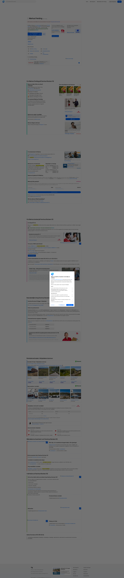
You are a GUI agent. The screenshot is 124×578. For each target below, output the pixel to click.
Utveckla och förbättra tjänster (55, 291)
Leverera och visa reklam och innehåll (57, 301)
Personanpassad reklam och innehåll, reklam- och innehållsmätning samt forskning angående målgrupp (59, 290)
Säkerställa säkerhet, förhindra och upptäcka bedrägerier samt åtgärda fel (60, 300)
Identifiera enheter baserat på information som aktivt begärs (60, 296)
